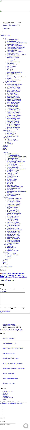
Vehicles (5, 82)
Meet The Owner (11, 139)
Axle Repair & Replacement (14, 45)
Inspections (10, 68)
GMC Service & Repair (13, 96)
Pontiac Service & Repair (13, 118)
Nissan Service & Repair (13, 117)
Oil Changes (10, 69)
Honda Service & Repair (13, 97)
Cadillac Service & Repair (13, 87)
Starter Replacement (12, 71)
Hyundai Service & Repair (14, 100)
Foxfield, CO (10, 134)
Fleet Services (10, 63)
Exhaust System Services (13, 62)
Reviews (5, 146)
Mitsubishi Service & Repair (14, 115)
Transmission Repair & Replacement (16, 77)
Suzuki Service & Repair (13, 126)
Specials (5, 145)
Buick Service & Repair (13, 85)
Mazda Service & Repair (13, 111)
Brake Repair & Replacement (14, 48)
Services (5, 38)
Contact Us (10, 143)
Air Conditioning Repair (13, 41)
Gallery (9, 142)
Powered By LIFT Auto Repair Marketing (11, 403)
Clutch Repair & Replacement (14, 51)
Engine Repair (10, 60)
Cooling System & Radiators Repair (16, 54)
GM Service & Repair (12, 94)
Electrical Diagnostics (12, 59)
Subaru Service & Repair (13, 124)
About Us (5, 137)
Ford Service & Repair (13, 93)
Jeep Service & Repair (12, 105)
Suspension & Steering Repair (14, 72)
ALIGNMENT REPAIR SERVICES (16, 42)
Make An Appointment (6, 266)
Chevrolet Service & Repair (14, 88)
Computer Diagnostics (12, 53)
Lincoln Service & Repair (13, 109)
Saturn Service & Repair (13, 121)
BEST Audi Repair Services (14, 84)
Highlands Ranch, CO (12, 136)
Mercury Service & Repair (14, 112)
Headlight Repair (11, 66)
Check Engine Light (12, 50)
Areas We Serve (7, 130)
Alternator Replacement (13, 44)
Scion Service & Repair (13, 123)
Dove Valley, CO (11, 133)
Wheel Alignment (11, 81)
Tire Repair (10, 75)
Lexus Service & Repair (13, 108)
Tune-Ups (9, 78)
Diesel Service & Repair (13, 57)
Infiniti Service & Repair (13, 102)
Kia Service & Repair (12, 106)
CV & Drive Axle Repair (13, 56)
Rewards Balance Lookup (15, 427)
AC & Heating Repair (12, 39)
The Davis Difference (12, 140)
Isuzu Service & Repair (13, 103)
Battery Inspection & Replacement (16, 47)
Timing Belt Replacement (13, 74)
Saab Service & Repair (13, 120)
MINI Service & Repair (13, 114)
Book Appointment (5, 35)
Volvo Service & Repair (13, 129)
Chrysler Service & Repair (14, 90)
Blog (4, 148)
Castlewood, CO (11, 132)
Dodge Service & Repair (13, 91)
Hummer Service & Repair (14, 99)
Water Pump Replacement (13, 80)
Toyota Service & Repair (13, 127)
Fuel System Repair (12, 65)
